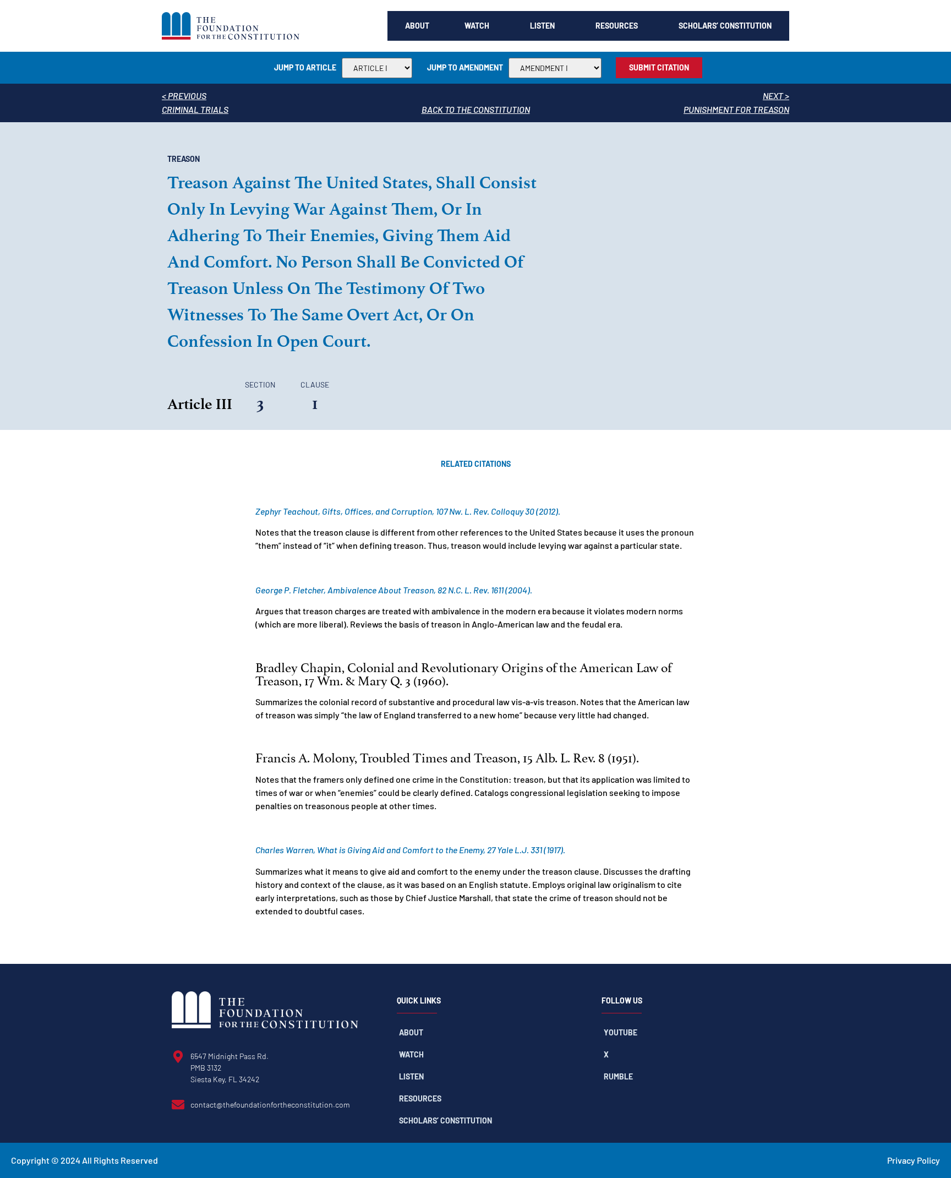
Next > (776, 95)
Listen (542, 25)
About (417, 25)
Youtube (620, 1032)
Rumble (618, 1076)
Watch (476, 25)
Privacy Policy (913, 1160)
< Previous (184, 95)
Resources (616, 25)
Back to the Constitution (476, 109)
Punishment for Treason (736, 109)
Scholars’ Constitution (725, 25)
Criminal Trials (195, 109)
